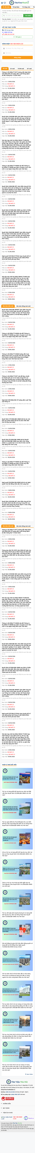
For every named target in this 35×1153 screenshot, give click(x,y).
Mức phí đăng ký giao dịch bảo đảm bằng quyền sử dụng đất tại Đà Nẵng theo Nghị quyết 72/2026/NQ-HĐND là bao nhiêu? (17, 945)
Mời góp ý (18, 37)
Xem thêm (30, 1074)
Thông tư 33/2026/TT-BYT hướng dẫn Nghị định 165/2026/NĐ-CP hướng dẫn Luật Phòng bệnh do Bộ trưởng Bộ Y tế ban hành (16, 73)
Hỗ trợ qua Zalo (9, 30)
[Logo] (8, 1081)
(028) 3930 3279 (15, 1094)
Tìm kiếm (28, 15)
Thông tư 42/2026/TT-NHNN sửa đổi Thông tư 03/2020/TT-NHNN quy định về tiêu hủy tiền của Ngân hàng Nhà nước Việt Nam (15, 463)
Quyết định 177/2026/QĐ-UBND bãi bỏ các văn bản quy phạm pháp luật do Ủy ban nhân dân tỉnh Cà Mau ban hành (16, 420)
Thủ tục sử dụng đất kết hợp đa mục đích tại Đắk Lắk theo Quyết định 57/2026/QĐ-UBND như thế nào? (16, 793)
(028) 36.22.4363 (10, 1092)
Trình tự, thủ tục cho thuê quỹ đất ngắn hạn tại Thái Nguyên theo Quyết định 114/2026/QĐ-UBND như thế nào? (17, 884)
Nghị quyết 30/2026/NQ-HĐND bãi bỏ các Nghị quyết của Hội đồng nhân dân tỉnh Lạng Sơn (16, 483)
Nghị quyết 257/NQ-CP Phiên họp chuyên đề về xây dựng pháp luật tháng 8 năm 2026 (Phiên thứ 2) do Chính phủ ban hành (16, 257)
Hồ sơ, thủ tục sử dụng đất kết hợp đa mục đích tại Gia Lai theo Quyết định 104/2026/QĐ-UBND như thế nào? (17, 853)
